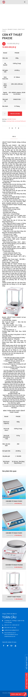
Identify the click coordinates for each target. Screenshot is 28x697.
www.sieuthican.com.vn (10, 632)
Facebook (3, 645)
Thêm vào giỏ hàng (15, 113)
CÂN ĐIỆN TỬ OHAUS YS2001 (14, 533)
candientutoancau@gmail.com (11, 630)
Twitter (7, 645)
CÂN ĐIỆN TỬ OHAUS (12, 29)
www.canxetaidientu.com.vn (11, 634)
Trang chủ (4, 29)
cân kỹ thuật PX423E (10, 121)
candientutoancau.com (9, 636)
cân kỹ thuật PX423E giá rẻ (20, 121)
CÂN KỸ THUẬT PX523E (14, 596)
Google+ (11, 645)
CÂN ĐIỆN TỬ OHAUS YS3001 (14, 501)
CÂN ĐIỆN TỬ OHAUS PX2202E (14, 565)
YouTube (15, 645)
